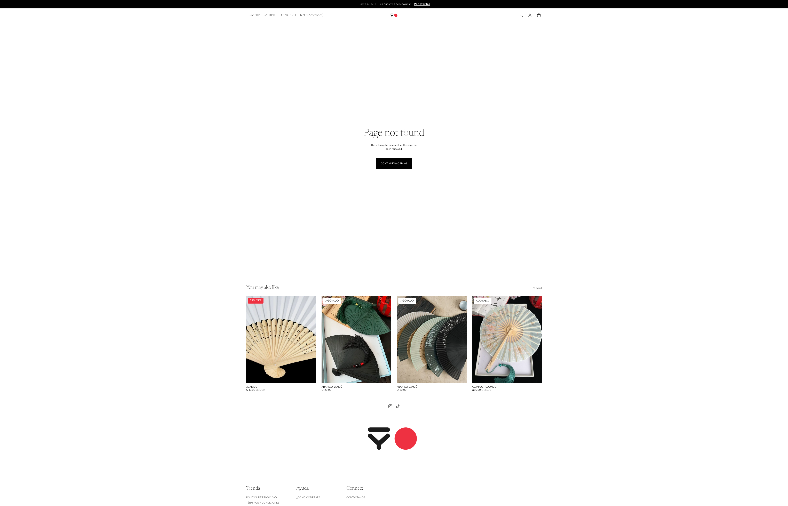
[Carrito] (538, 15)
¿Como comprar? (308, 497)
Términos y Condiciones (262, 503)
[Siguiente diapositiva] (310, 339)
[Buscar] (521, 15)
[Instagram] (390, 406)
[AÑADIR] (310, 377)
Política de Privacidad (261, 497)
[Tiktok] (397, 406)
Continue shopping (394, 163)
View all (537, 288)
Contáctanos (355, 497)
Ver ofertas (422, 4)
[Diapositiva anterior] (252, 339)
